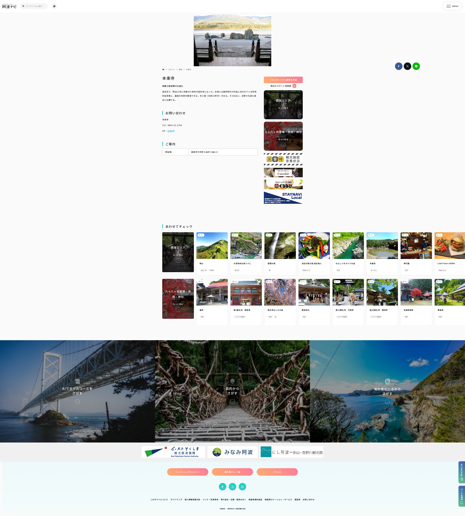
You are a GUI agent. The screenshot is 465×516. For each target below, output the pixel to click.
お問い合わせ (308, 499)
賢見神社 (306, 310)
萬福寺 (441, 310)
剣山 (201, 263)
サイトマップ (176, 499)
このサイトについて (159, 499)
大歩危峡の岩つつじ (242, 263)
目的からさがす (232, 391)
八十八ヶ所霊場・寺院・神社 (283, 136)
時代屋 (407, 263)
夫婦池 (373, 263)
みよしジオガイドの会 (345, 263)
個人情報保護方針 (192, 499)
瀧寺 (201, 310)
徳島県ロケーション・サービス (278, 499)
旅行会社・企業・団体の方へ (233, 499)
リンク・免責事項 (210, 499)
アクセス (277, 472)
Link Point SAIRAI (446, 263)
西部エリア (283, 104)
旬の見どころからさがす (387, 391)
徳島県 (297, 499)
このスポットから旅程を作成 (283, 80)
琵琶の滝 (271, 263)
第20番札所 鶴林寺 (379, 310)
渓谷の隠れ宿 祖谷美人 (312, 263)
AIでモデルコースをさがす (77, 391)
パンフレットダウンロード (187, 472)
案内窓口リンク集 (232, 472)
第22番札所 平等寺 (345, 310)
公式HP (171, 130)
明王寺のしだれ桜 (275, 310)
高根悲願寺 (409, 310)
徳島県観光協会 (255, 499)
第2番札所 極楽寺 (242, 310)
